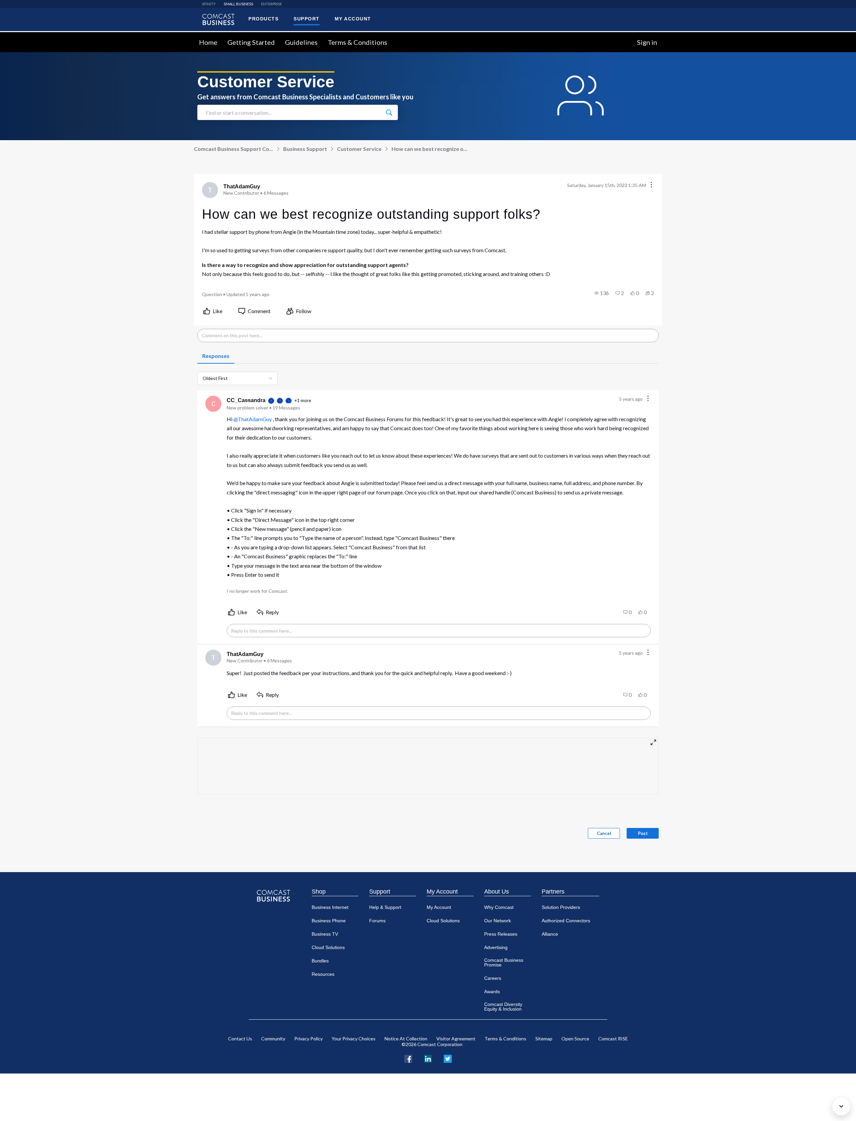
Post (643, 833)
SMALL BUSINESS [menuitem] (238, 4)
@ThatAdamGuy (252, 419)
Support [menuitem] (307, 18)
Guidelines (301, 42)
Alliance (550, 934)
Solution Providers (561, 907)
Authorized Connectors (566, 920)
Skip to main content (27, 36)
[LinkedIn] (428, 1058)
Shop (319, 892)
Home (208, 42)
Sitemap (543, 1038)
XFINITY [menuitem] (209, 4)
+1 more (302, 400)
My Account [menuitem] (353, 18)
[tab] (215, 356)
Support (379, 892)
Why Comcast (499, 907)
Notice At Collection (406, 1038)
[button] (602, 293)
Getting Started (251, 42)
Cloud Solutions (328, 947)
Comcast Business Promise (503, 962)
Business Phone (329, 920)
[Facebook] (408, 1058)
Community (273, 1038)
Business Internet (330, 907)
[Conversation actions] (651, 185)
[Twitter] (448, 1058)
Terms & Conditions (357, 42)
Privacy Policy (308, 1038)
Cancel (604, 833)
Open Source (575, 1038)
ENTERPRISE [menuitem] (271, 4)
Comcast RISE (613, 1038)
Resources (323, 974)
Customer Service (359, 149)
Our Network (497, 920)
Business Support (305, 149)
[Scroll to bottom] (841, 1106)
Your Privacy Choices (354, 1038)
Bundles (320, 960)
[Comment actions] (648, 399)
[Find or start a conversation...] (389, 112)
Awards (492, 991)
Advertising (496, 947)
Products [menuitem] (263, 18)
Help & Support (385, 907)
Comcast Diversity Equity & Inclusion (503, 1006)
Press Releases (500, 934)
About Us (496, 892)
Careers (492, 978)
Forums (377, 920)
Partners (553, 892)
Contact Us (240, 1038)
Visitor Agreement (455, 1038)
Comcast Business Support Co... (233, 149)
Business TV (325, 934)
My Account (442, 892)
